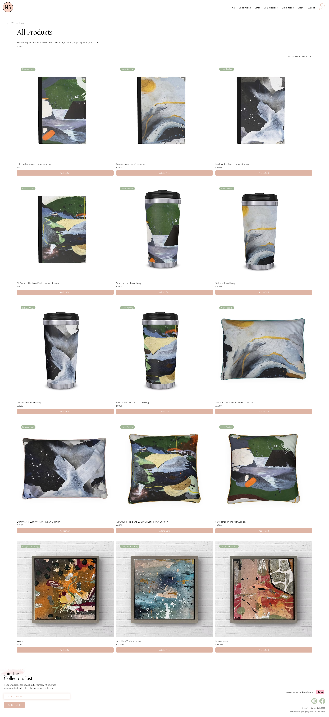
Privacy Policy (320, 711)
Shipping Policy (307, 711)
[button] (322, 6)
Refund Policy (295, 711)
